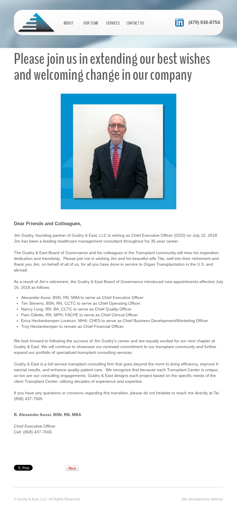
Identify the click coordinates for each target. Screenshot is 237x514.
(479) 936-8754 (204, 22)
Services (113, 23)
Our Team (91, 23)
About (68, 23)
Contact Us (135, 23)
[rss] (179, 22)
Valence (216, 499)
